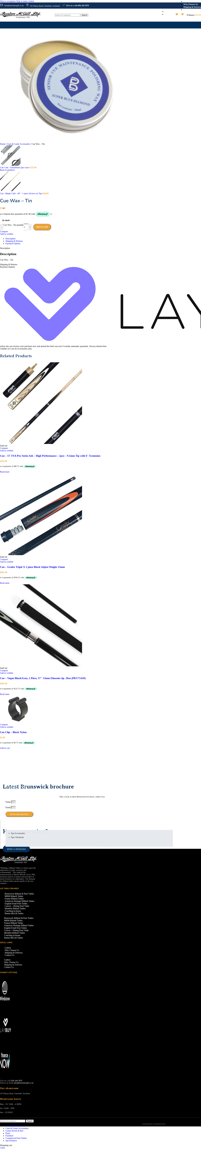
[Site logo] (20, 18)
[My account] (170, 15)
